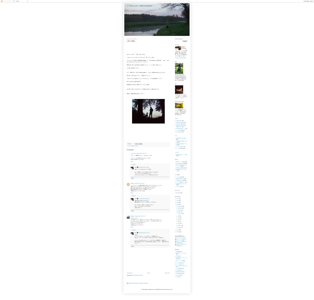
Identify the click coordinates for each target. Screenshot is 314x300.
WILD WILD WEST (180, 271)
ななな (132, 183)
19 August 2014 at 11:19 (144, 232)
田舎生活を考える (180, 178)
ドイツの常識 (179, 177)
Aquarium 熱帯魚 (180, 124)
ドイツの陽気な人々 (180, 182)
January (179, 227)
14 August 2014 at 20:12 (139, 216)
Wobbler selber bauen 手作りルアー (181, 126)
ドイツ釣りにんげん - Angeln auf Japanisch (139, 6)
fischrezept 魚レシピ (180, 128)
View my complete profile (180, 57)
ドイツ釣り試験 (179, 130)
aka (135, 167)
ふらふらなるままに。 (181, 262)
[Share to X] (138, 144)
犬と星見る (178, 256)
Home (148, 273)
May (179, 219)
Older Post (167, 273)
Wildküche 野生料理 (180, 168)
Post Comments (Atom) (138, 275)
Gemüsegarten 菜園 (180, 163)
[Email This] (135, 144)
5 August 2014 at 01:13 (141, 153)
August (179, 212)
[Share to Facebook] (140, 144)
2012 (177, 231)
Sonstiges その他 (134, 145)
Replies (134, 164)
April (179, 221)
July (179, 216)
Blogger (171, 289)
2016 (177, 200)
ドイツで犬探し (179, 146)
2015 (177, 202)
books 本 (178, 192)
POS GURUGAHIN (180, 273)
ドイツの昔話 (179, 186)
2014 (177, 204)
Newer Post (129, 273)
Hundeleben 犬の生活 (181, 138)
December (180, 206)
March (179, 223)
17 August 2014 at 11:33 (144, 198)
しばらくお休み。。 (181, 213)
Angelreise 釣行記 (180, 122)
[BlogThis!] (137, 144)
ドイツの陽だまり (180, 264)
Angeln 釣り (179, 120)
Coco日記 (178, 276)
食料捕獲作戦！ (179, 251)
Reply (132, 161)
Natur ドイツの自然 (180, 161)
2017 (177, 198)
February (180, 225)
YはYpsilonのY (179, 270)
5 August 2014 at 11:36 (144, 167)
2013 (177, 229)
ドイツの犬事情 (179, 148)
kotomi (132, 216)
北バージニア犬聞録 (180, 260)
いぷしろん (133, 153)
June (179, 218)
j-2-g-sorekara (179, 275)
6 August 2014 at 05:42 (139, 183)
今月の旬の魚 (179, 132)
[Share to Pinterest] (141, 144)
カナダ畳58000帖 (180, 268)
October (179, 210)
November (180, 208)
